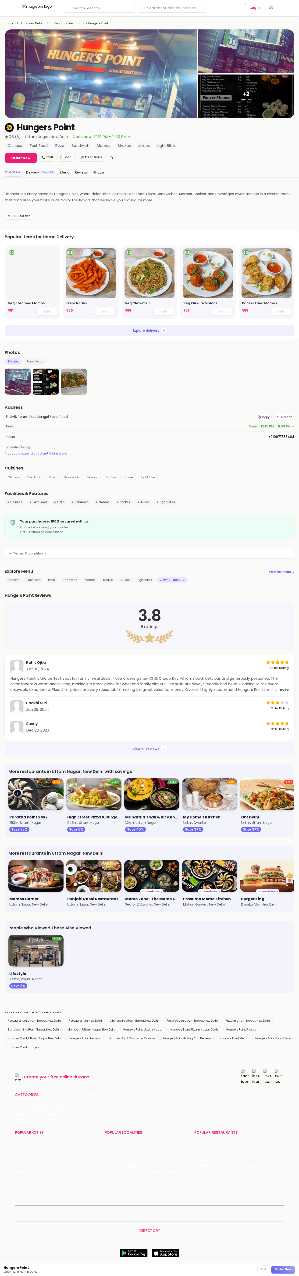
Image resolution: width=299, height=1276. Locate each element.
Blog (82, 1209)
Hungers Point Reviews (85, 1038)
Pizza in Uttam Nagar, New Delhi (248, 1021)
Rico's (242, 1184)
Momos (92, 477)
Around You (66, 1209)
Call (263, 1269)
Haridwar (66, 1190)
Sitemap (174, 1209)
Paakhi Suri (36, 703)
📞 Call (47, 157)
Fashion (92, 1094)
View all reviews (145, 748)
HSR (107, 1153)
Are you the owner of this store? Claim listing (36, 453)
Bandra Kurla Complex (123, 1178)
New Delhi (35, 23)
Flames (244, 1159)
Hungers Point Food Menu (273, 1038)
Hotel (168, 1094)
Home (9, 23)
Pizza (52, 477)
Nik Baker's (202, 1159)
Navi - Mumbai (27, 1178)
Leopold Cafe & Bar (254, 1178)
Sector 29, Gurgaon (164, 1153)
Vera (273, 1209)
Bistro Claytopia (251, 1147)
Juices (128, 477)
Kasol (19, 1190)
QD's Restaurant (207, 1190)
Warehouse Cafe (252, 1166)
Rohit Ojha (36, 662)
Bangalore (23, 1153)
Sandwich (71, 477)
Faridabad (67, 1159)
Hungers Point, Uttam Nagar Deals (194, 1029)
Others (229, 1238)
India (21, 23)
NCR (62, 1166)
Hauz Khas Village (119, 1190)
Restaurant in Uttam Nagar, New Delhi (34, 1021)
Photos (13, 361)
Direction (286, 417)
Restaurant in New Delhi (85, 1021)
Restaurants (54, 1094)
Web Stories (158, 1217)
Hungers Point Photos (241, 1029)
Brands (219, 1209)
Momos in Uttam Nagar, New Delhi (91, 1029)
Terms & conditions (29, 553)
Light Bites (148, 477)
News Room (27, 1209)
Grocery (111, 1094)
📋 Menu (67, 157)
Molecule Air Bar (207, 1166)
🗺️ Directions (91, 157)
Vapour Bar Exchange (211, 1172)
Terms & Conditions (149, 1209)
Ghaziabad (23, 1159)
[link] (32, 282)
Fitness (128, 1094)
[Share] (111, 157)
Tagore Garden (161, 1190)
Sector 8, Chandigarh (122, 1166)
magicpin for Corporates (247, 1209)
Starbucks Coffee (208, 1178)
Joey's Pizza (203, 1184)
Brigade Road (159, 1147)
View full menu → (281, 572)
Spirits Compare (118, 1209)
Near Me (95, 1209)
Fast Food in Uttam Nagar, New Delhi (192, 1021)
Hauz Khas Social (251, 1190)
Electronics (149, 1094)
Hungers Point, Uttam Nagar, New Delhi (34, 1038)
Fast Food (34, 477)
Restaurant (76, 23)
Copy (266, 417)
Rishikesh (22, 1184)
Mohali (20, 1172)
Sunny (32, 723)
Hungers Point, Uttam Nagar (143, 1029)
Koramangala (116, 1147)
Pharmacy (186, 1094)
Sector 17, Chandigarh (166, 1166)
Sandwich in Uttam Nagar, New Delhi (34, 1029)
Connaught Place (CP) (167, 1184)
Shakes (111, 477)
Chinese (13, 477)
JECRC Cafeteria (251, 1172)
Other (205, 1094)
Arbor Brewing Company (214, 1153)
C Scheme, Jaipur (163, 1172)
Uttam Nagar (55, 23)
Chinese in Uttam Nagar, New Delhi (134, 1021)
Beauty (75, 1094)
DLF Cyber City (116, 1159)
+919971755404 (281, 436)
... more (282, 689)
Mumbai (65, 1172)
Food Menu (35, 361)
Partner (204, 1209)
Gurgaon (66, 1147)
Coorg (64, 1184)
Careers (138, 1217)
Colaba (154, 1178)
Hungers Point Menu (233, 1038)
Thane (64, 1178)
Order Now (20, 158)
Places (190, 1209)
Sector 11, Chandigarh (122, 1172)
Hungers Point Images (23, 1047)
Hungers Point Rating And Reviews (187, 1038)
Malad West (114, 1184)
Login (254, 8)
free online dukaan (69, 1077)
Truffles (200, 1147)
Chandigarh (68, 1153)
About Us (47, 1209)
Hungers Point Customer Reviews (132, 1038)
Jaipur (20, 1166)
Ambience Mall (161, 1159)
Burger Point (248, 1153)
